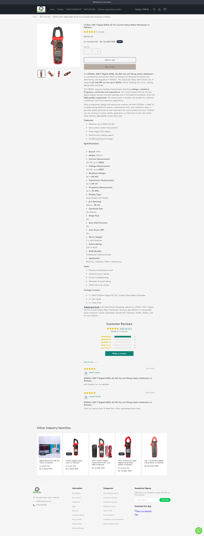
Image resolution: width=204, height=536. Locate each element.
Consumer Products (110, 498)
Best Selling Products (110, 493)
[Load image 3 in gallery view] (58, 74)
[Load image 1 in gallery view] (41, 74)
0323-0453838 (41, 505)
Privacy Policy (77, 519)
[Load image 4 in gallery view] (67, 74)
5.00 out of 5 (126, 328)
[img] (90, 369)
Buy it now (109, 67)
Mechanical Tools (109, 506)
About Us (75, 511)
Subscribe (165, 500)
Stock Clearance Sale (110, 524)
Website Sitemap (78, 528)
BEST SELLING (45, 17)
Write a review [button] (119, 353)
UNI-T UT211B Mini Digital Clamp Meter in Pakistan (154, 462)
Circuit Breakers (109, 515)
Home (35, 17)
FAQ (73, 506)
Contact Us (76, 502)
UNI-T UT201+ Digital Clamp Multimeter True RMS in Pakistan (101, 463)
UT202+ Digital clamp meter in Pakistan (74, 462)
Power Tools (107, 511)
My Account (76, 498)
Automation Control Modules (113, 519)
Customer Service (78, 515)
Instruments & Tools (110, 502)
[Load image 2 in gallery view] (50, 74)
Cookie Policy (77, 524)
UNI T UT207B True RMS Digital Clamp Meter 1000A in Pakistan (127, 463)
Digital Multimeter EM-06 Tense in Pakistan (49, 462)
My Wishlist (76, 493)
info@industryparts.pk (43, 501)
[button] (154, 9)
